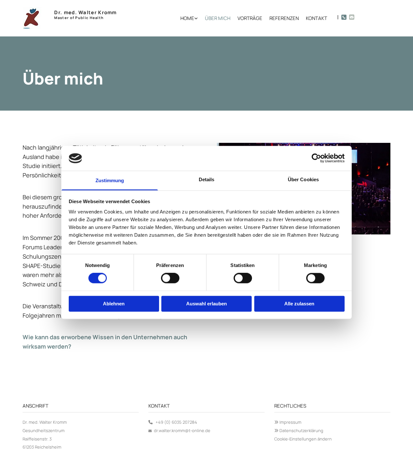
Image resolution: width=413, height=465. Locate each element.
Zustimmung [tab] (110, 180)
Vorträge (249, 18)
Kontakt (316, 18)
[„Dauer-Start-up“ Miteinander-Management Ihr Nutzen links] (196, 18)
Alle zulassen (299, 303)
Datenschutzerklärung (301, 430)
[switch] (170, 278)
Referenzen (284, 18)
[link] (185, 18)
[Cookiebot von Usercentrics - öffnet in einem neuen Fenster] (316, 158)
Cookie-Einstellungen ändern (303, 439)
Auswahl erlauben (206, 303)
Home (187, 18)
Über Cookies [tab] (303, 179)
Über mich (217, 18)
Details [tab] (207, 179)
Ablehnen (114, 303)
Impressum (290, 422)
